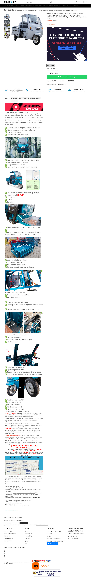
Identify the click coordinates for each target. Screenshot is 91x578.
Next (7, 38)
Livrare (22, 6)
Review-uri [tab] (14, 101)
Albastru (52, 65)
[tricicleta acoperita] (67, 44)
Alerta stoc (54, 73)
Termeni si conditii (8, 531)
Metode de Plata (29, 6)
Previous (7, 13)
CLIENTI (27, 529)
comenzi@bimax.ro (74, 538)
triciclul (36, 428)
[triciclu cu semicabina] (24, 107)
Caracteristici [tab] (14, 98)
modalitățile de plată (36, 497)
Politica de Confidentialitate (42, 525)
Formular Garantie (8, 540)
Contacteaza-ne (53, 543)
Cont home (27, 538)
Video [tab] (20, 98)
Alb (48, 65)
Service (51, 6)
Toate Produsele (8, 6)
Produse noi (38, 6)
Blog (71, 6)
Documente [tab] (26, 98)
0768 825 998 (73, 536)
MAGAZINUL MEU (8, 529)
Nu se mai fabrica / (12, 9)
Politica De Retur (7, 536)
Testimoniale (57, 6)
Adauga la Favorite (52, 84)
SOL (26, 543)
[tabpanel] (27, 29)
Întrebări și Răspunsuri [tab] (35, 98)
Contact (76, 6)
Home (16, 6)
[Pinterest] (4, 552)
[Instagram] (4, 556)
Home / (6, 9)
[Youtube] (4, 553)
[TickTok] (4, 555)
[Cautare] (50, 2)
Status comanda (28, 536)
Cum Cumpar (28, 535)
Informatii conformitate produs (11, 510)
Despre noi (65, 6)
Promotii (45, 6)
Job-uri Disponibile (8, 541)
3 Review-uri (55, 20)
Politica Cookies (7, 535)
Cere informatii (62, 84)
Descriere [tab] (7, 98)
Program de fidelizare (8, 538)
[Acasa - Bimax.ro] (11, 2)
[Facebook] (4, 550)
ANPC (26, 541)
